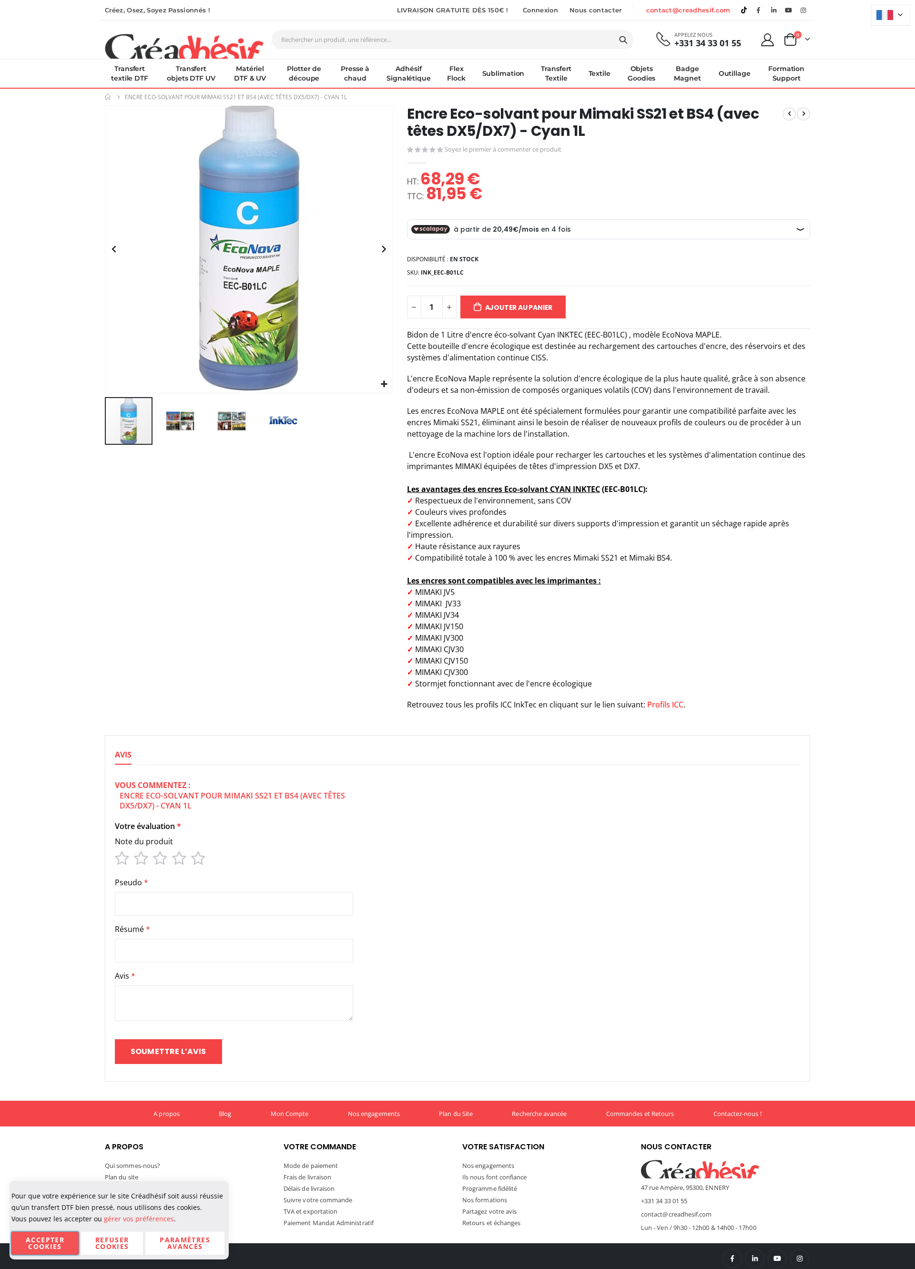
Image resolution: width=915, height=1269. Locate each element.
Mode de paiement (311, 1165)
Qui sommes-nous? (132, 1165)
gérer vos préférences (139, 1218)
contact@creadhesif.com (688, 10)
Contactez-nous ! (737, 1113)
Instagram (799, 1258)
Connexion (540, 10)
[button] (384, 384)
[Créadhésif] (184, 45)
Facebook (732, 1258)
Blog (225, 1113)
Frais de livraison (307, 1177)
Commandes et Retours (640, 1113)
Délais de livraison (309, 1188)
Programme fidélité (489, 1188)
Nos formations (484, 1200)
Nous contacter (595, 10)
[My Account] (767, 39)
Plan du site (121, 1177)
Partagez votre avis (489, 1211)
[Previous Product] (789, 114)
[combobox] (452, 39)
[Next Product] (803, 114)
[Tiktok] (744, 10)
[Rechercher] (623, 40)
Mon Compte (290, 1113)
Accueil (108, 97)
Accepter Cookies (45, 1243)
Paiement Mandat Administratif (329, 1222)
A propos (166, 1113)
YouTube (777, 1258)
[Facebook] (758, 10)
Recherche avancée (539, 1113)
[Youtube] (789, 10)
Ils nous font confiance (494, 1177)
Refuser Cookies (112, 1243)
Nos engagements (374, 1113)
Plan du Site (456, 1113)
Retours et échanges (491, 1222)
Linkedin (773, 10)
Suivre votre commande (318, 1200)
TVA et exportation (310, 1211)
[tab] (123, 755)
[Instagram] (803, 10)
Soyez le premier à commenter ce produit (503, 149)
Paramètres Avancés (185, 1243)
